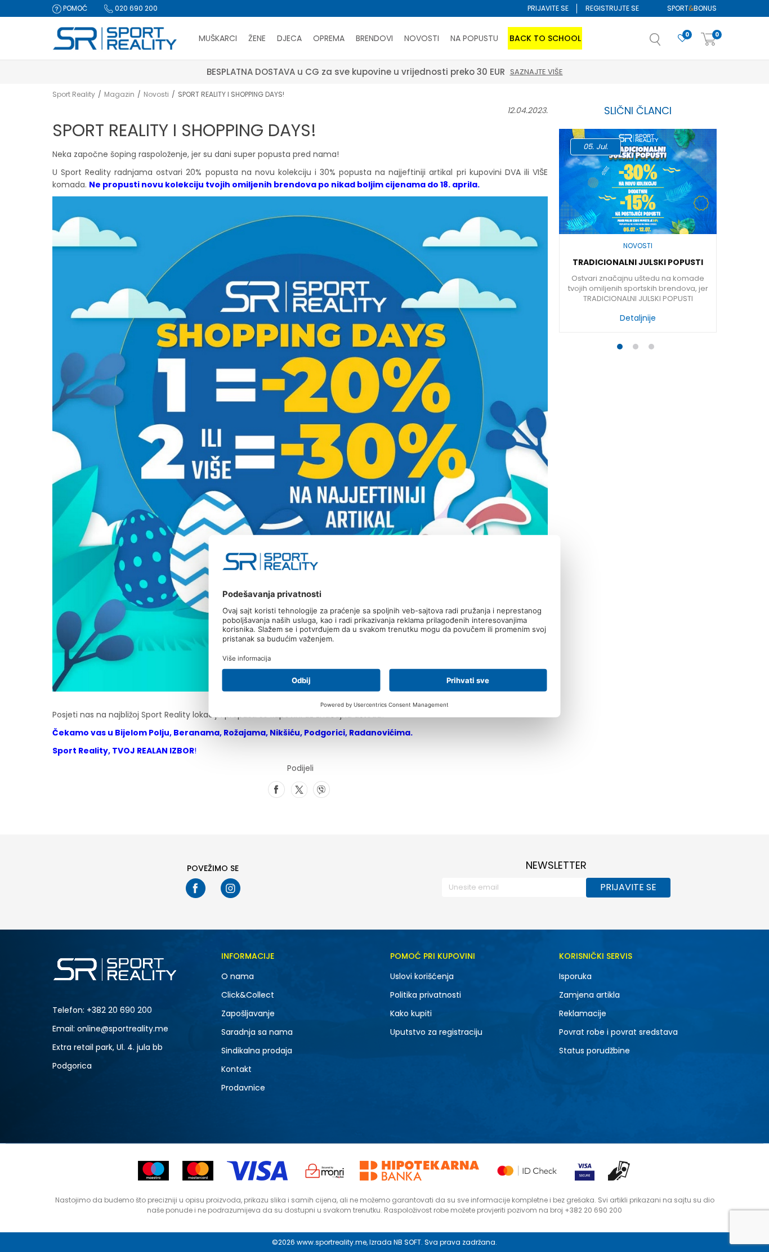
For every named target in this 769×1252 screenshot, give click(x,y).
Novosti (156, 94)
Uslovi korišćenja (422, 976)
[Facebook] (276, 788)
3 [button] (653, 349)
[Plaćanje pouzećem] (619, 1171)
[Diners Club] (324, 1171)
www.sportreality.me (331, 1242)
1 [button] (622, 349)
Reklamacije (582, 1013)
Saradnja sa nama (257, 1032)
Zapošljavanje (248, 1013)
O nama (237, 976)
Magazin (119, 94)
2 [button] (638, 349)
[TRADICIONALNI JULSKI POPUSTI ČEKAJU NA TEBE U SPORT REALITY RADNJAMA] (638, 181)
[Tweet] (298, 788)
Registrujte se (612, 8)
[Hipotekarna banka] (419, 1171)
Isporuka (575, 976)
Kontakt (236, 1069)
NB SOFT (407, 1242)
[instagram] (230, 888)
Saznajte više (536, 71)
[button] (666, 43)
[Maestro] (153, 1171)
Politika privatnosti (425, 994)
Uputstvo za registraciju (436, 1032)
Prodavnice (243, 1087)
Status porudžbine (594, 1050)
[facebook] (195, 888)
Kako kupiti (411, 1013)
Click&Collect (247, 994)
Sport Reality (73, 94)
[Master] (197, 1171)
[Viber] (321, 788)
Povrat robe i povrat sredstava (618, 1032)
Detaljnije (638, 318)
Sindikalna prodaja (256, 1050)
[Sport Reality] (115, 38)
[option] (638, 233)
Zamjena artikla (589, 994)
